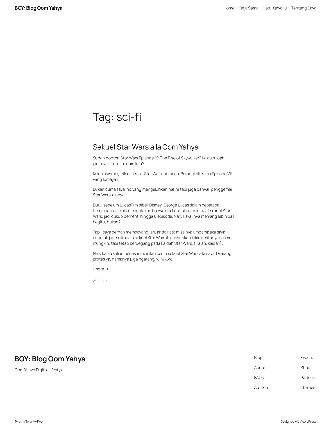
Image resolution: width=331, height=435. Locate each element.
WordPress (308, 421)
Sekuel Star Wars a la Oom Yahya (146, 147)
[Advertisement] (165, 63)
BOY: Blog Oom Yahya (39, 8)
